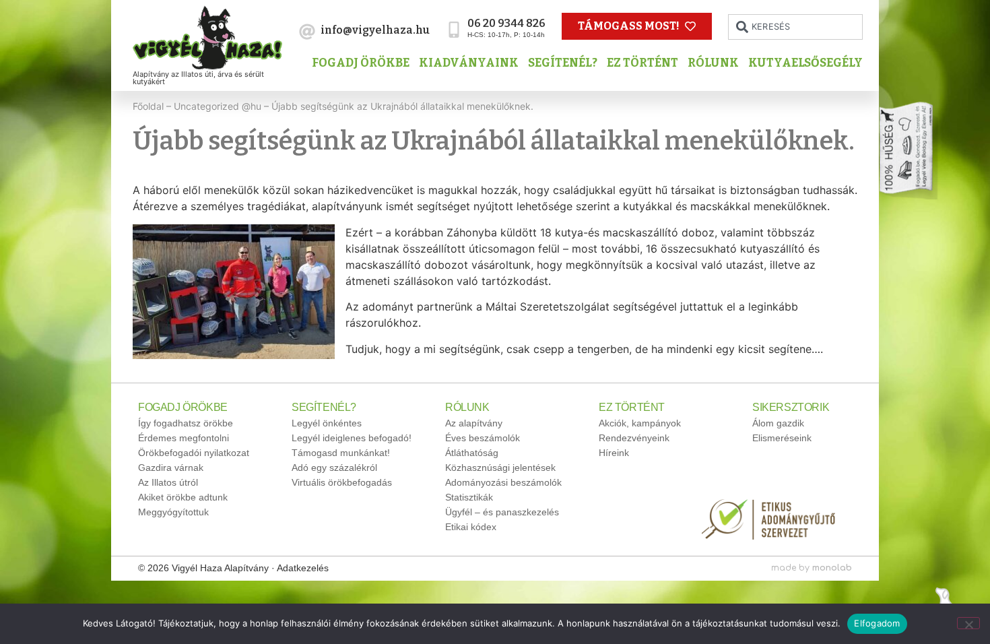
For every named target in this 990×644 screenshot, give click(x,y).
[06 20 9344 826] (454, 30)
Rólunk (713, 63)
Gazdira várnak (170, 467)
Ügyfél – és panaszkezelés (502, 512)
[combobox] (795, 27)
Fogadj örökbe (360, 63)
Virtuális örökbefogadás (342, 482)
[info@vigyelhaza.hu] (307, 32)
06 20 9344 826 (506, 23)
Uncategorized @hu (217, 106)
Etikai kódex (470, 526)
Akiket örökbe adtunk (183, 497)
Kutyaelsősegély (805, 63)
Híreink (614, 452)
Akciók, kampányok (640, 423)
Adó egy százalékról (334, 467)
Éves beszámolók (482, 437)
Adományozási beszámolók (503, 482)
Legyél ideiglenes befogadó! (351, 437)
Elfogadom (877, 623)
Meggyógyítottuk (173, 512)
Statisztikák (469, 497)
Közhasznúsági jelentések (500, 467)
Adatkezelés (303, 567)
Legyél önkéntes (327, 423)
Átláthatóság (471, 452)
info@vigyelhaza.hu (375, 30)
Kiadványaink (469, 63)
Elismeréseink (782, 437)
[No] (968, 623)
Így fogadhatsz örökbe (185, 423)
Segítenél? (562, 63)
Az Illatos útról (168, 482)
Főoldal (148, 106)
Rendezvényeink (634, 437)
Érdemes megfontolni (183, 437)
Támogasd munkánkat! (341, 452)
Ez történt (642, 63)
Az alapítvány (473, 423)
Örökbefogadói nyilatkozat (193, 452)
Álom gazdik (778, 423)
